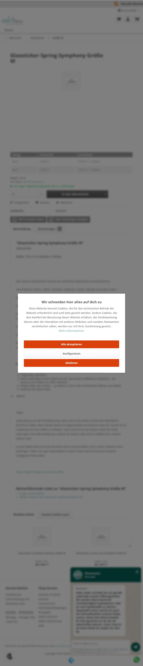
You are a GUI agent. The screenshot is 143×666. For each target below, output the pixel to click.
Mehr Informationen (71, 330)
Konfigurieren (71, 353)
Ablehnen (71, 363)
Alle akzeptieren (71, 344)
